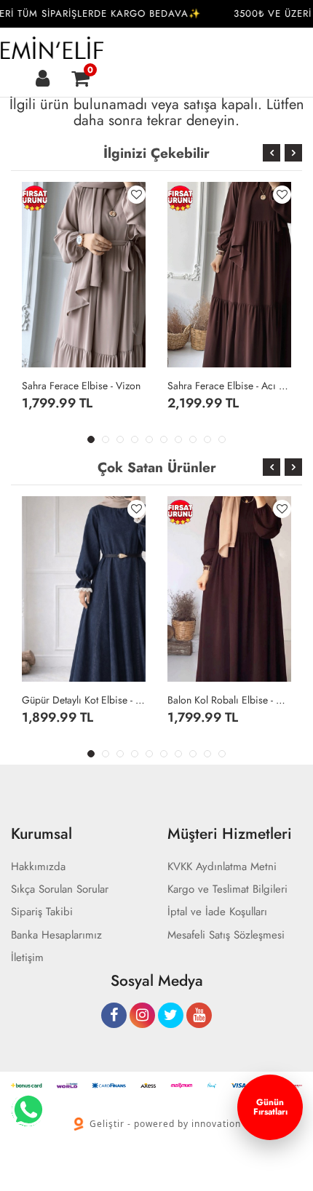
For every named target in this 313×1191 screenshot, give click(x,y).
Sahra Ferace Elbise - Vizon (81, 385)
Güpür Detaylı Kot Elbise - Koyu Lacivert (84, 700)
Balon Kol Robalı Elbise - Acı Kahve (229, 700)
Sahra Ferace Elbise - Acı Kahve (229, 385)
